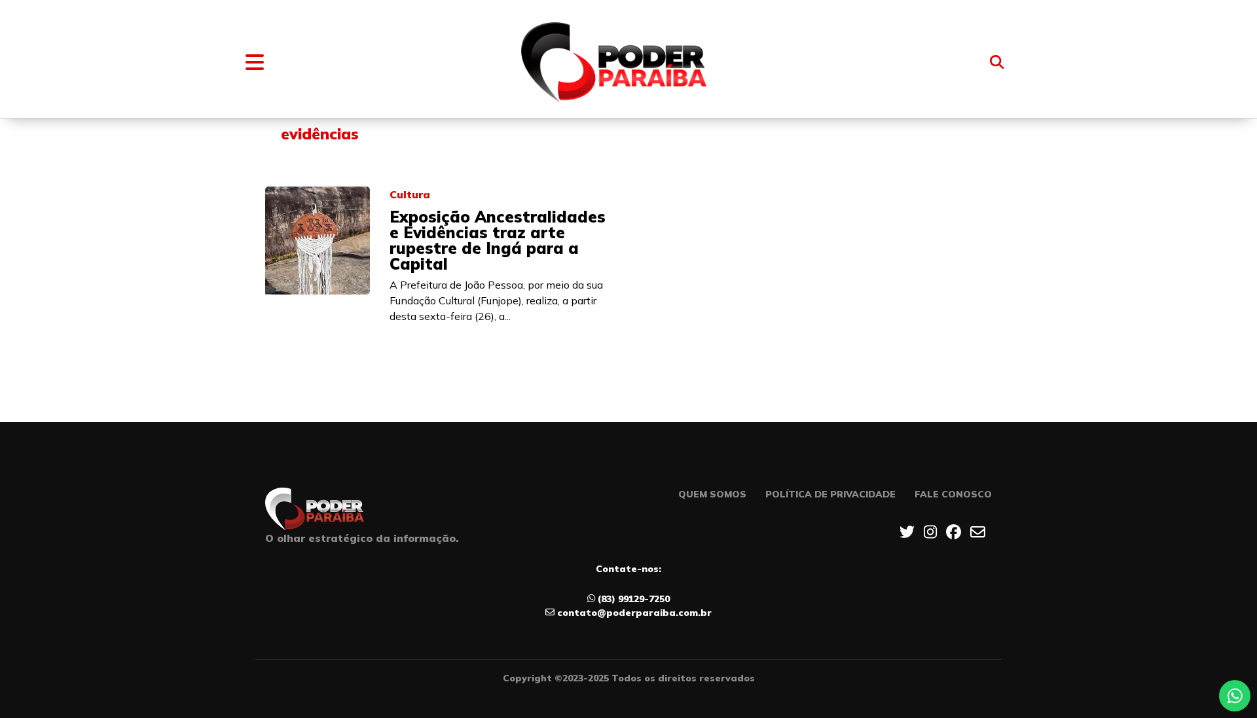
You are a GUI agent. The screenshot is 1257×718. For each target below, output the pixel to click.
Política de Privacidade (830, 494)
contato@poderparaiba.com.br (634, 613)
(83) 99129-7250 (634, 599)
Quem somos (712, 494)
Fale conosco (953, 494)
